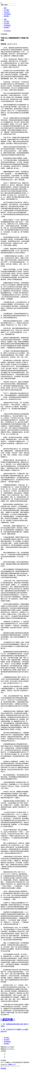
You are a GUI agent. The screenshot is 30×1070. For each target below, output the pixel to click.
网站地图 (3, 1068)
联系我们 (6, 16)
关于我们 (6, 10)
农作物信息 (7, 14)
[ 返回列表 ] (7, 1019)
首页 (5, 8)
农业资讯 (6, 12)
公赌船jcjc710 (12, 1064)
